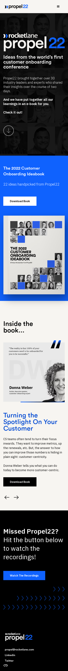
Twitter (9, 660)
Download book (20, 201)
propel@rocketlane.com (19, 649)
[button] (58, 7)
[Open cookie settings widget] (6, 665)
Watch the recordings (24, 575)
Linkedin (10, 655)
